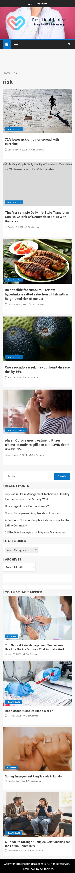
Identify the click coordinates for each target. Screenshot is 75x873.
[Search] (69, 44)
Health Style (14, 202)
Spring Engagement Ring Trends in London (32, 513)
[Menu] (15, 44)
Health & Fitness (16, 430)
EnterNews (28, 868)
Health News (14, 129)
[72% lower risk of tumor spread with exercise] (37, 111)
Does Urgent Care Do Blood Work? (27, 506)
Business (11, 767)
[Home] (7, 44)
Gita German (37, 149)
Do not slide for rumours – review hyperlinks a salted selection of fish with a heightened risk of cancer (36, 294)
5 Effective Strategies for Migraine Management (35, 532)
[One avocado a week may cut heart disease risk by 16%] (37, 339)
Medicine (12, 636)
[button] (15, 44)
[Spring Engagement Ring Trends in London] (37, 749)
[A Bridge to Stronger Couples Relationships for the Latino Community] (37, 814)
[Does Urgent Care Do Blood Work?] (37, 683)
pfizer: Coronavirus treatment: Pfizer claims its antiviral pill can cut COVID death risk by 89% (37, 444)
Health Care (13, 702)
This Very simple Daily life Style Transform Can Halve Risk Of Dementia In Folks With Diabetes (37, 217)
